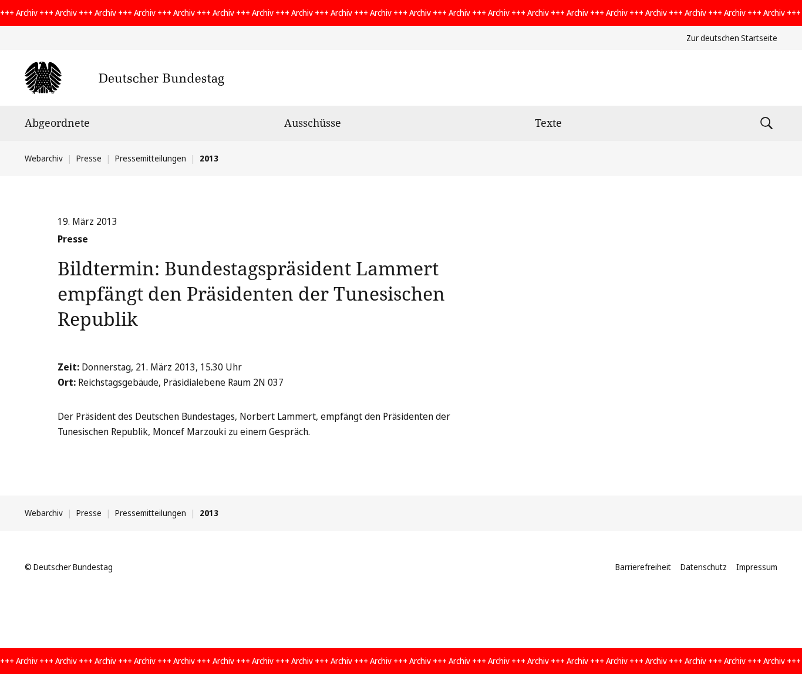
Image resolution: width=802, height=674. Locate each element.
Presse (89, 158)
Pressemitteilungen (150, 158)
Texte (548, 123)
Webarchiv (44, 158)
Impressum (756, 566)
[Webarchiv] (124, 78)
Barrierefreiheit (643, 566)
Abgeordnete (57, 123)
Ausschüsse (312, 123)
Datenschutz (703, 566)
